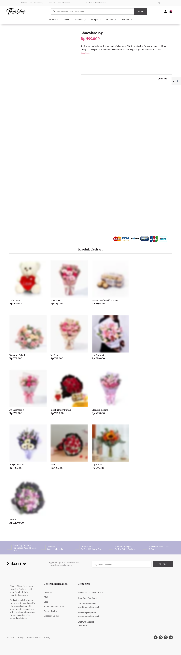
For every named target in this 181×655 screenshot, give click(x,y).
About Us (48, 592)
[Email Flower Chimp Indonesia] (171, 637)
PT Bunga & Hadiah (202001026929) (32, 637)
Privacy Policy (50, 611)
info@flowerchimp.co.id (89, 607)
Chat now (82, 625)
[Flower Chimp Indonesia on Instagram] (166, 637)
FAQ (158, 3)
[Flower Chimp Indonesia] (28, 11)
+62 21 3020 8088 (94, 592)
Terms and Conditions (54, 606)
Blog (46, 601)
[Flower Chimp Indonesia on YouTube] (161, 637)
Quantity (162, 78)
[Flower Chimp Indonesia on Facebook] (156, 637)
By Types (94, 20)
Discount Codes (51, 616)
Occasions (78, 20)
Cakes (66, 20)
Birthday (53, 20)
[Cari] (52, 11)
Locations (125, 20)
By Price (110, 20)
